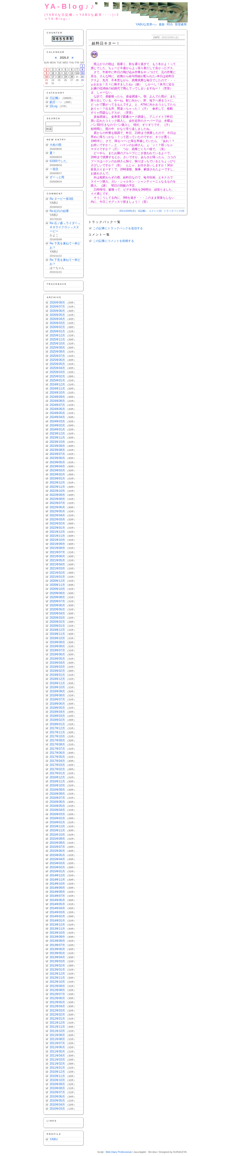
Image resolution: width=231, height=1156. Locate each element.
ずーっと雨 (57, 177)
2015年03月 (57, 863)
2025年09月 (57, 347)
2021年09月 (57, 544)
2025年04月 (57, 368)
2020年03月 (57, 617)
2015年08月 (57, 842)
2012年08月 (57, 990)
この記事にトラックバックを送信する (118, 228)
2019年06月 (57, 654)
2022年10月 (57, 491)
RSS (170, 24)
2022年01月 (57, 527)
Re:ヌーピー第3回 (61, 198)
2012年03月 (57, 1010)
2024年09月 (57, 396)
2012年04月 (57, 1006)
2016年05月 (57, 805)
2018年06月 (57, 703)
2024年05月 (57, 413)
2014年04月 (57, 908)
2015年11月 (57, 830)
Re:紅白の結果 (59, 211)
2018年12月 (57, 679)
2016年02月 (57, 818)
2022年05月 (57, 511)
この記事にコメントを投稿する (113, 241)
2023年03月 (57, 470)
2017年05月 (57, 756)
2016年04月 (57, 810)
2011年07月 (57, 1043)
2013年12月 (57, 924)
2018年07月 (57, 699)
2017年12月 (57, 728)
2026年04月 (57, 319)
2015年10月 (57, 834)
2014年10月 (57, 883)
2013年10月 (57, 932)
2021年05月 (57, 560)
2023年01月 (57, 478)
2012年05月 (57, 1002)
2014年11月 (57, 879)
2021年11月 (57, 536)
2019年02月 (57, 670)
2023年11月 (57, 437)
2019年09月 (57, 642)
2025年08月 (57, 351)
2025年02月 (57, 376)
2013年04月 (57, 957)
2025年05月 (57, 364)
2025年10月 (57, 343)
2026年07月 (57, 306)
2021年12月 (57, 531)
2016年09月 (57, 789)
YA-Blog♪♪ (70, 6)
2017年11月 (57, 732)
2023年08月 (57, 450)
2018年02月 (57, 720)
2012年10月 (57, 981)
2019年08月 (57, 646)
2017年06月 (57, 752)
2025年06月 (57, 360)
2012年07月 (57, 994)
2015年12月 (57, 826)
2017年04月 (57, 760)
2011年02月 (57, 1063)
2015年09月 (57, 838)
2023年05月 (57, 462)
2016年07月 (57, 797)
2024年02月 (57, 425)
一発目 (54, 169)
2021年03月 (57, 568)
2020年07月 (57, 601)
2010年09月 (57, 1084)
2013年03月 (57, 961)
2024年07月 (57, 405)
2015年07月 (57, 846)
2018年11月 (57, 683)
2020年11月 (57, 585)
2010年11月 (57, 1076)
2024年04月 (57, 417)
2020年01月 (57, 625)
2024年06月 (57, 409)
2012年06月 (57, 998)
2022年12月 (57, 482)
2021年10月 (57, 540)
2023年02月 (57, 474)
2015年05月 (57, 855)
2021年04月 (57, 564)
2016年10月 (57, 785)
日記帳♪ (55, 98)
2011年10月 (57, 1031)
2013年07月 (57, 945)
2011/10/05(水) (127, 210)
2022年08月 (57, 499)
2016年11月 (57, 781)
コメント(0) (155, 210)
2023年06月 (57, 458)
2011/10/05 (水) (170, 37)
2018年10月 (57, 687)
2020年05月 (57, 609)
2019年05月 (57, 658)
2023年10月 (57, 441)
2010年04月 (57, 1104)
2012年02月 (57, 1014)
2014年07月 (57, 895)
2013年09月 (57, 936)
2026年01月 (57, 331)
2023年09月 (57, 446)
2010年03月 (57, 1108)
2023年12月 (57, 433)
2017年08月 (57, 744)
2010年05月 (57, 1100)
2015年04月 (57, 859)
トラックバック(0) (174, 210)
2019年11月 (57, 634)
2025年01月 (57, 380)
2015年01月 (57, 871)
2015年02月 (57, 867)
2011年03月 (57, 1059)
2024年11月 (57, 388)
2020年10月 (57, 589)
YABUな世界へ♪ (146, 24)
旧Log (53, 106)
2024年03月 (57, 421)
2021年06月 (57, 556)
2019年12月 (57, 630)
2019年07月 (57, 650)
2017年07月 (57, 748)
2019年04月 (57, 662)
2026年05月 (57, 315)
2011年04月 (57, 1055)
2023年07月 (57, 454)
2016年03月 (57, 814)
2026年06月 (57, 311)
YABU (54, 1139)
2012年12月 (57, 973)
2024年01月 (57, 429)
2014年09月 (57, 887)
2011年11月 (57, 1026)
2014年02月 (57, 916)
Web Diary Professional (118, 1152)
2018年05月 (57, 707)
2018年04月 (57, 711)
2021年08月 (57, 548)
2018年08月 (57, 695)
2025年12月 (57, 335)
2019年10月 (57, 638)
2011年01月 (57, 1067)
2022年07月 (57, 503)
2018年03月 (57, 715)
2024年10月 (57, 392)
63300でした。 (59, 161)
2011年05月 (57, 1051)
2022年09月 (57, 495)
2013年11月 (57, 928)
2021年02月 (57, 572)
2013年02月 (57, 965)
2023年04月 (57, 466)
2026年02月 (57, 327)
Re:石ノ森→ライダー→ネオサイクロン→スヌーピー (65, 227)
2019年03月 (57, 666)
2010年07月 (57, 1092)
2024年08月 (57, 401)
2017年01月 (57, 773)
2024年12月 (57, 384)
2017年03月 (57, 765)
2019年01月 (57, 675)
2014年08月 (57, 891)
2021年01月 (57, 576)
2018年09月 (57, 691)
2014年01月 (57, 920)
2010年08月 (57, 1088)
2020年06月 (57, 605)
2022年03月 (57, 519)
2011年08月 (57, 1039)
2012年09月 (57, 986)
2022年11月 (57, 486)
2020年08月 (57, 597)
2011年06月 (57, 1047)
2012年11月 (57, 977)
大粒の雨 (55, 144)
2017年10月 (57, 736)
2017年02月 (57, 769)
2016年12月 (57, 777)
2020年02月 (57, 621)
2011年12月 (57, 1022)
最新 (162, 24)
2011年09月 (57, 1035)
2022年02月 (57, 523)
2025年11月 (57, 339)
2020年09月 (57, 593)
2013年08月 (57, 940)
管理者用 (181, 24)
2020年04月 (57, 613)
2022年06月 (57, 507)
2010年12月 (57, 1071)
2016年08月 (57, 793)
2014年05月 (57, 904)
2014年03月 (57, 912)
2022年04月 (57, 515)
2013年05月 (57, 953)
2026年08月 (57, 302)
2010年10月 (57, 1080)
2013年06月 (57, 949)
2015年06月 (57, 850)
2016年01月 (57, 822)
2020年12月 (57, 580)
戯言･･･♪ (56, 102)
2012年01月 (57, 1018)
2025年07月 (57, 356)
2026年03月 (57, 323)
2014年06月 (57, 900)
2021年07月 (57, 552)
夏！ (52, 153)
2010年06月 (57, 1096)
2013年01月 (57, 969)
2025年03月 (57, 372)
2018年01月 (57, 724)
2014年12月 (57, 875)
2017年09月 (57, 740)
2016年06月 (57, 801)
